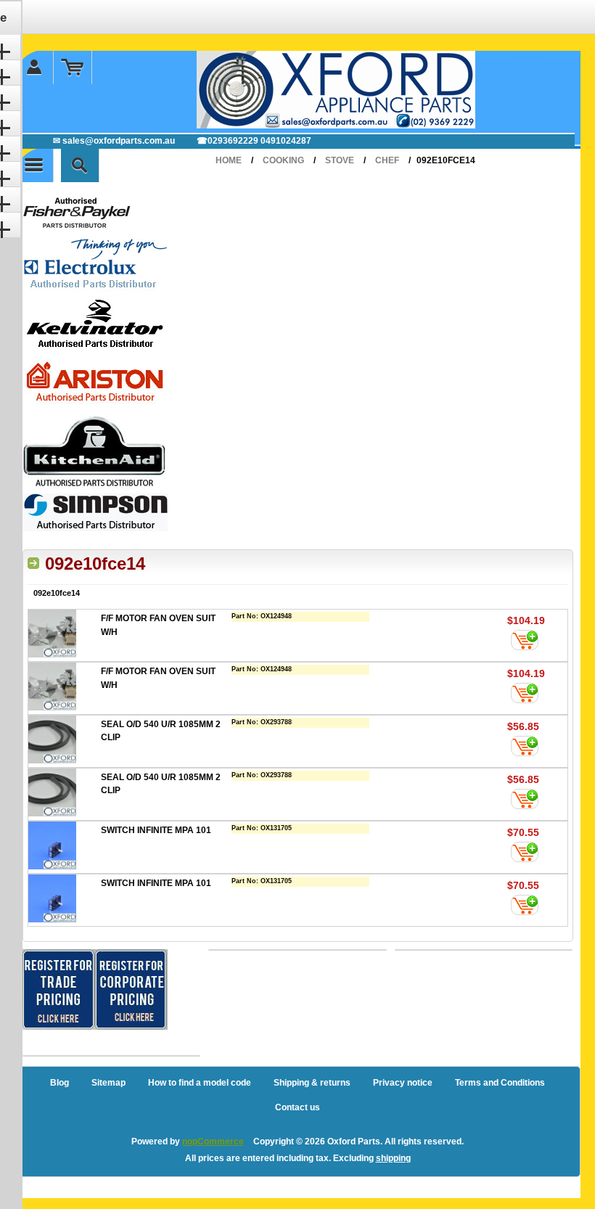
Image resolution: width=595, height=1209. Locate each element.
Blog (59, 1083)
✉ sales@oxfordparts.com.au (114, 141)
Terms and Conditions (500, 1083)
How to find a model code (199, 1083)
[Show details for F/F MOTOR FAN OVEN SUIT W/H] (64, 635)
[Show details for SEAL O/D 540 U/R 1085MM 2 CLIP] (64, 741)
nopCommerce (213, 1141)
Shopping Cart (73, 67)
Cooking (283, 160)
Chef (387, 160)
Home (229, 160)
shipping (393, 1158)
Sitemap (108, 1083)
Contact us (297, 1107)
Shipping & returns (312, 1083)
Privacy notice (402, 1083)
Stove (339, 160)
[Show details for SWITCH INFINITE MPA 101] (64, 847)
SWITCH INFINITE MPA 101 (156, 830)
